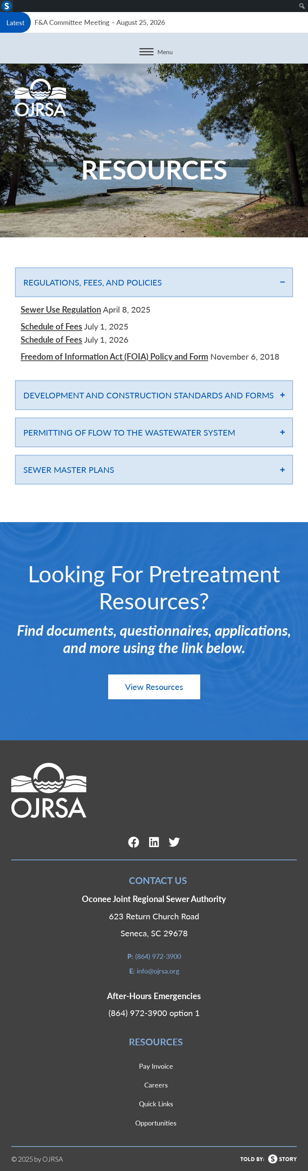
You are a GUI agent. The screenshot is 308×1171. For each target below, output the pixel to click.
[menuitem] (6, 6)
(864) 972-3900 (158, 956)
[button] (154, 686)
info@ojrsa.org (158, 970)
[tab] (154, 282)
